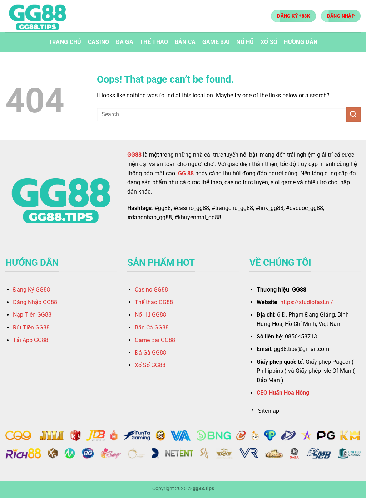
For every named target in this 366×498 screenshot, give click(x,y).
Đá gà (125, 42)
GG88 (134, 154)
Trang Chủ (65, 42)
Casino (98, 42)
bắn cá (185, 42)
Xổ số (269, 42)
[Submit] (353, 114)
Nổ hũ (245, 42)
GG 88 (186, 173)
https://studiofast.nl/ (306, 302)
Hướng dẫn (300, 42)
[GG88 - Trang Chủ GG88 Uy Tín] (41, 16)
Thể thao (154, 42)
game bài (216, 42)
